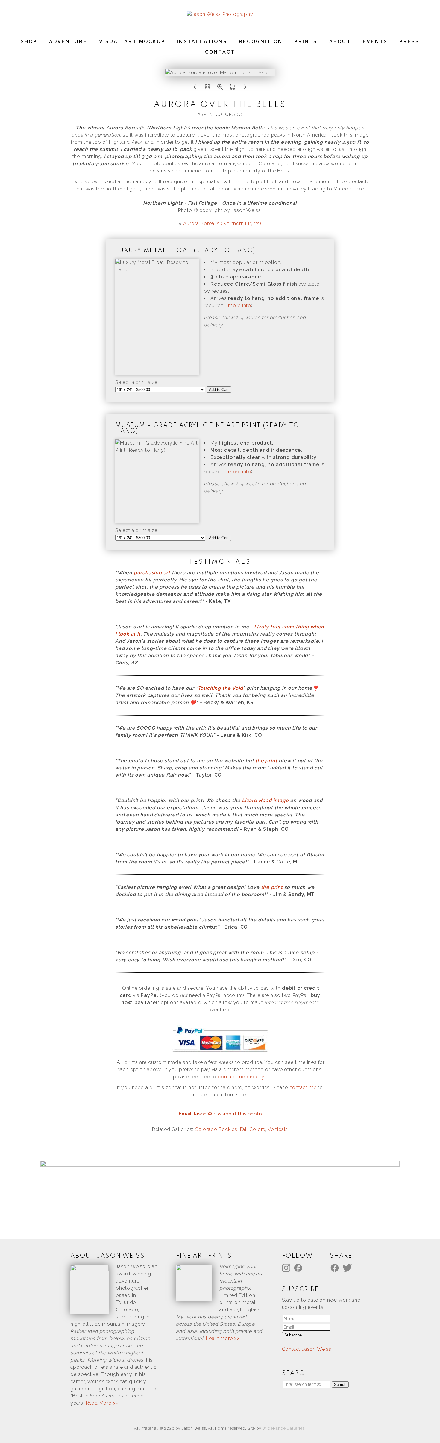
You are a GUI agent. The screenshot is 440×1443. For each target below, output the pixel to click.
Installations (202, 41)
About (340, 41)
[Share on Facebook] (335, 1267)
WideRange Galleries (283, 1428)
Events (375, 41)
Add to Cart (219, 389)
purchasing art (152, 572)
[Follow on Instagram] (287, 1267)
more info (239, 305)
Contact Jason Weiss (306, 1349)
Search (340, 1384)
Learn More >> (222, 1338)
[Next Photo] (245, 88)
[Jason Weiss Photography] (220, 14)
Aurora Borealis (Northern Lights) (222, 223)
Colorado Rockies (216, 1129)
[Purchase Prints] (232, 88)
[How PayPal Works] (220, 1052)
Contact (220, 52)
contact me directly (241, 1077)
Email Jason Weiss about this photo (220, 1114)
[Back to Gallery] (207, 88)
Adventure (68, 41)
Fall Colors (252, 1129)
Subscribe (293, 1335)
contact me (303, 1087)
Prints (305, 41)
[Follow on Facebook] (299, 1267)
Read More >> (102, 1403)
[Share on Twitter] (348, 1267)
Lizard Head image (265, 800)
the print (266, 760)
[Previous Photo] (195, 88)
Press (409, 41)
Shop (29, 41)
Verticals (278, 1129)
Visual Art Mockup (132, 41)
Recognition (261, 41)
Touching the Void (220, 688)
